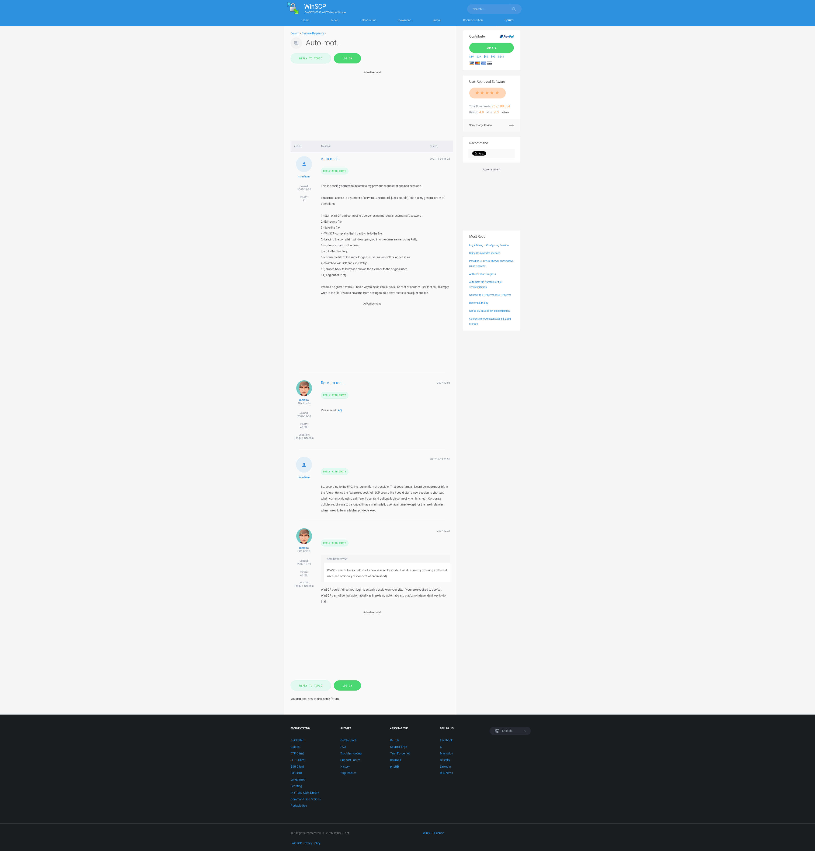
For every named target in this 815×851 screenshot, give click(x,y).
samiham (304, 176)
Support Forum (350, 760)
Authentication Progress (482, 274)
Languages (298, 779)
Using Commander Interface (484, 253)
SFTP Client (298, 760)
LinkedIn (445, 766)
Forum (509, 20)
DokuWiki (396, 760)
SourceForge (398, 747)
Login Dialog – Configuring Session (489, 245)
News (335, 20)
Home (305, 20)
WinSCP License (433, 833)
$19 (471, 56)
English (506, 731)
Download (404, 20)
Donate (492, 47)
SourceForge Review (480, 125)
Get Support (348, 740)
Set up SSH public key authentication (489, 310)
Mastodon (446, 753)
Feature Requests (313, 33)
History (345, 766)
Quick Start (297, 740)
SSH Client (297, 766)
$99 (493, 56)
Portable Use (299, 805)
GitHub (394, 740)
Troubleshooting (351, 753)
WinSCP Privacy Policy (306, 843)
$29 (478, 56)
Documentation (473, 20)
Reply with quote (334, 171)
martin (303, 400)
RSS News (446, 773)
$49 (486, 56)
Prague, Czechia (304, 438)
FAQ (339, 410)
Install (437, 20)
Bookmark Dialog (478, 302)
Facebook (446, 740)
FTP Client (297, 753)
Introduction (369, 20)
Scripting (296, 786)
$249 (501, 56)
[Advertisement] (372, 104)
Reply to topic (310, 58)
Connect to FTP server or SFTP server (490, 294)
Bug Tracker (348, 773)
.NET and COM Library (305, 793)
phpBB (394, 766)
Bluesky (445, 760)
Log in (348, 58)
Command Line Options (306, 799)
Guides (295, 747)
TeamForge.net (400, 753)
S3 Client (296, 773)
